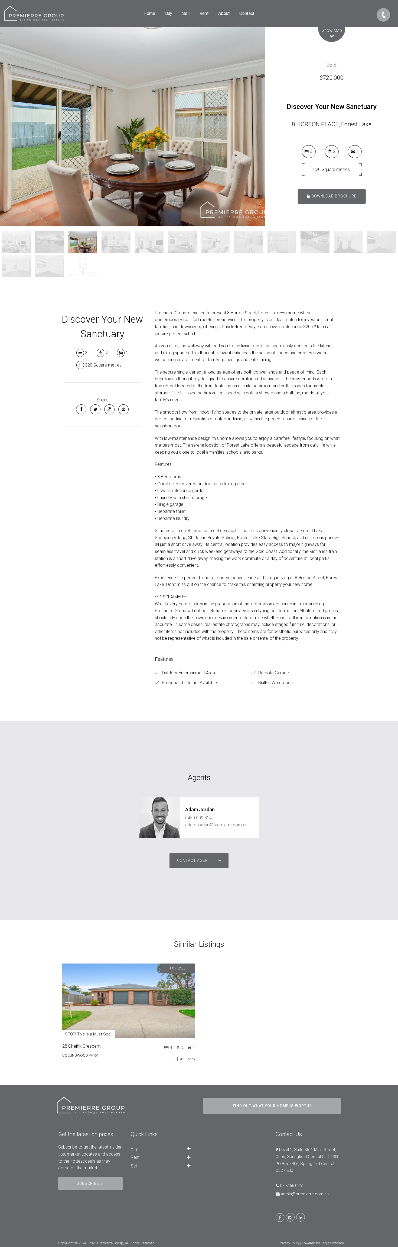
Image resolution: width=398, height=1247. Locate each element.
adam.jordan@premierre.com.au (216, 824)
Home (149, 13)
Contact (246, 13)
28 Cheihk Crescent (81, 1046)
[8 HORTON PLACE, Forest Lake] (132, 126)
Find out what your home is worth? (272, 1106)
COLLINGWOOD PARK (80, 1055)
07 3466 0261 (292, 1185)
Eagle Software (332, 1243)
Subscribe (88, 1183)
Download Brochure (333, 196)
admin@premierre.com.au (305, 1194)
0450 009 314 (198, 817)
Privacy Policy (289, 1243)
